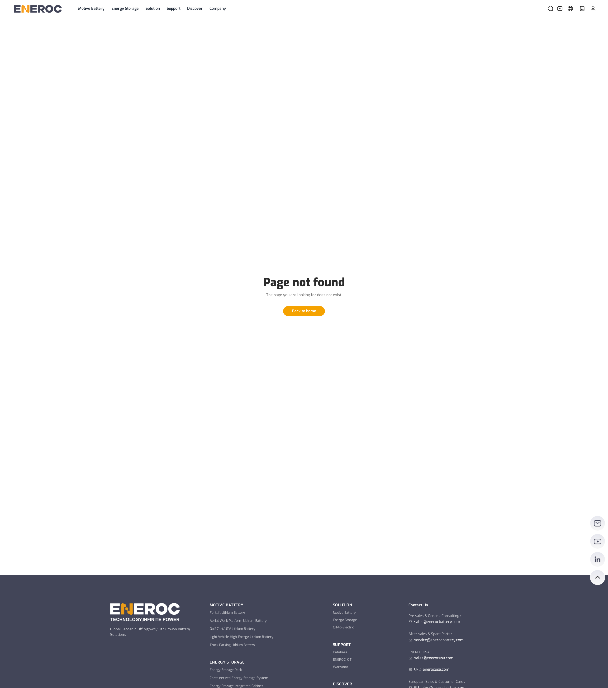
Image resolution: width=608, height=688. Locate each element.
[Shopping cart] (582, 8)
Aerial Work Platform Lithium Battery (238, 620)
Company (217, 8)
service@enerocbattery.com (439, 640)
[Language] (570, 8)
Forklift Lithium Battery (227, 612)
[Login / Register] (593, 8)
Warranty (340, 667)
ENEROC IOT (342, 659)
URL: (417, 669)
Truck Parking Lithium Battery (232, 645)
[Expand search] (550, 8)
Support (173, 8)
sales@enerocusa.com (433, 658)
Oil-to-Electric (343, 627)
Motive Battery (91, 8)
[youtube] (597, 541)
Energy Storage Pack (226, 670)
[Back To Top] (597, 577)
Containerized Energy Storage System (239, 678)
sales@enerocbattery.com (437, 622)
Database (340, 652)
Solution (153, 8)
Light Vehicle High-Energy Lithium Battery (241, 637)
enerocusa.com (436, 669)
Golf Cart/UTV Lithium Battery (232, 629)
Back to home (304, 311)
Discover (195, 8)
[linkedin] (597, 559)
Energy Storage (125, 8)
